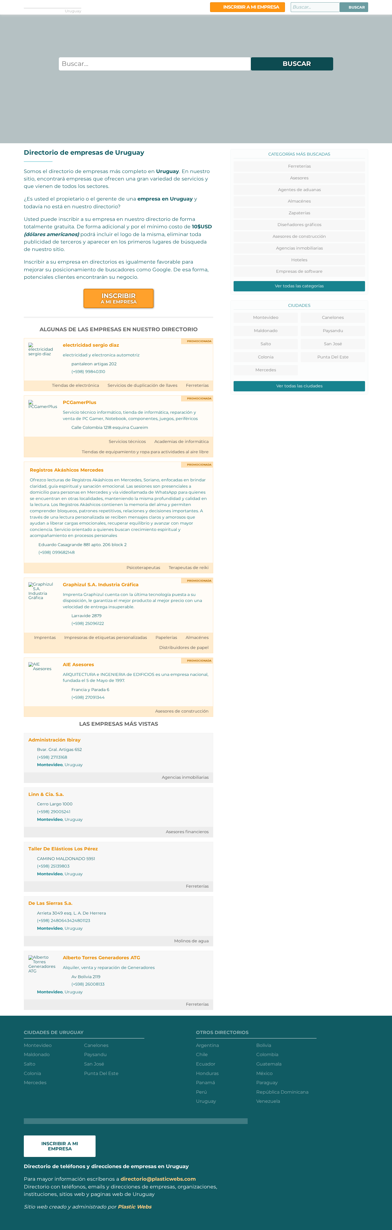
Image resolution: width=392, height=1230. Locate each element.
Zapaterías (299, 212)
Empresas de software (299, 271)
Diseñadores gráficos (299, 224)
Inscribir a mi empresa (250, 7)
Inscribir (119, 298)
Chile (202, 1054)
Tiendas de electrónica (75, 385)
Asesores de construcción (182, 711)
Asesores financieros (187, 831)
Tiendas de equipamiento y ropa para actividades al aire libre (145, 451)
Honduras (207, 1073)
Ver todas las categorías (299, 286)
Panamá (205, 1082)
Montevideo (50, 764)
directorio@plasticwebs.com (158, 1179)
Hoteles (299, 259)
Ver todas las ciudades (299, 386)
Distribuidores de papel (184, 647)
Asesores (299, 178)
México (264, 1073)
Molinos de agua (191, 940)
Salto (266, 343)
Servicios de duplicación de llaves (142, 385)
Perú (201, 1092)
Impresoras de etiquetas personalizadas (105, 637)
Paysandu (333, 330)
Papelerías (166, 637)
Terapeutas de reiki (189, 567)
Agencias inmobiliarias (185, 777)
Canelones (333, 317)
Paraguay (267, 1082)
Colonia (265, 357)
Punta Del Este (333, 357)
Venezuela (268, 1101)
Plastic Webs (134, 1207)
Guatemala (269, 1064)
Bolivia (263, 1045)
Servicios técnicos (127, 441)
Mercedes (265, 369)
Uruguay (206, 1101)
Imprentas (45, 637)
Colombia (267, 1054)
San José (333, 343)
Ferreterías (197, 385)
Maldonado (265, 330)
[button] (353, 7)
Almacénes (197, 637)
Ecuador (205, 1064)
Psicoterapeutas (143, 567)
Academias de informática (181, 441)
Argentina (207, 1045)
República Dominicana (282, 1092)
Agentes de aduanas (299, 189)
